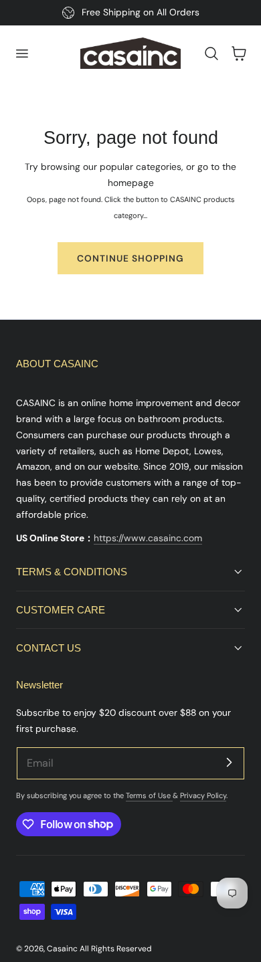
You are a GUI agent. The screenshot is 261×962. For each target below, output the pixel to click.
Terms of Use (149, 795)
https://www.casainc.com (148, 538)
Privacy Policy (203, 795)
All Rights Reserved (115, 948)
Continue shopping (130, 258)
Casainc (62, 948)
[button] (21, 53)
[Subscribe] (229, 763)
